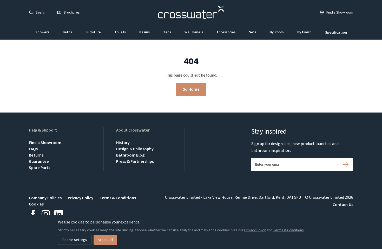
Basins (144, 32)
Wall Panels (194, 32)
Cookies (36, 204)
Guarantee (39, 161)
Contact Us (343, 205)
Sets (252, 32)
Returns (36, 155)
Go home (191, 89)
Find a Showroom (45, 143)
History (123, 143)
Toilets (120, 32)
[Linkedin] (58, 214)
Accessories (225, 32)
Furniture (93, 32)
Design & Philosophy (135, 149)
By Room (277, 32)
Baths (67, 32)
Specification (336, 32)
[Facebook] (33, 214)
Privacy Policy (80, 198)
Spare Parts (39, 168)
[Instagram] (46, 214)
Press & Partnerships (135, 161)
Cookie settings (74, 239)
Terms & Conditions (118, 198)
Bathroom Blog (130, 155)
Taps (167, 32)
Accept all (105, 239)
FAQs (33, 149)
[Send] (345, 164)
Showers (42, 32)
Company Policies (45, 198)
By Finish (304, 32)
